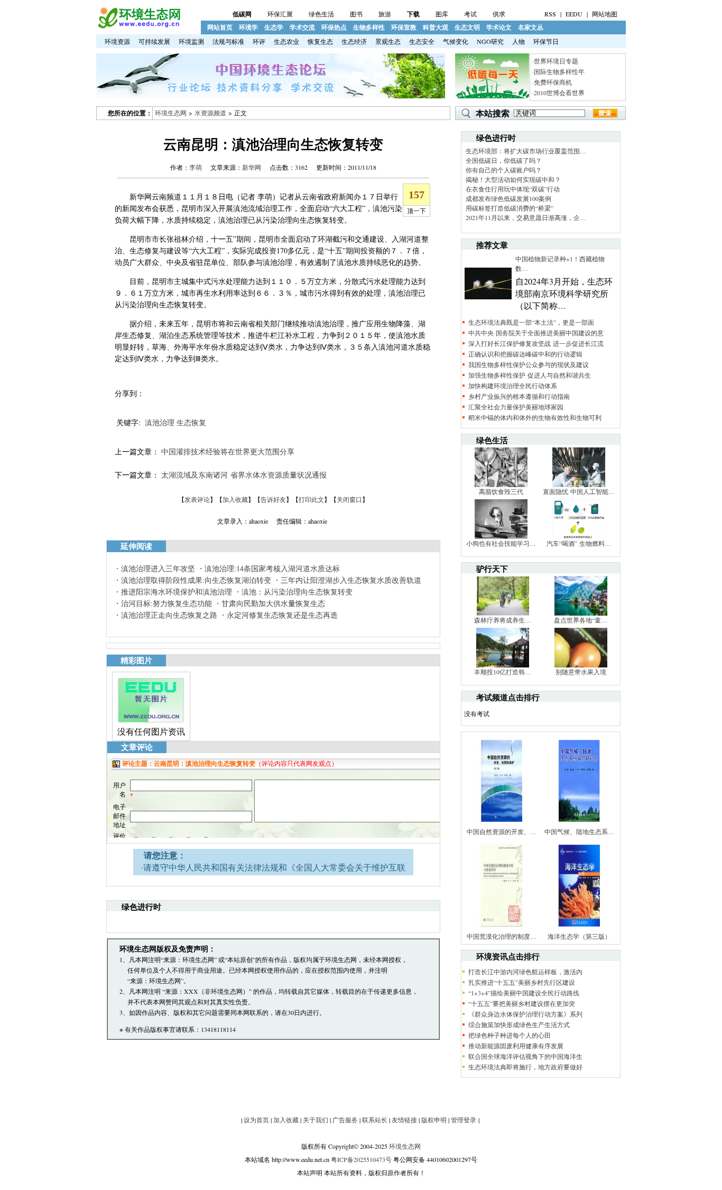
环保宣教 (403, 27)
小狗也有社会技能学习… (501, 543)
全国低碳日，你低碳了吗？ (504, 160)
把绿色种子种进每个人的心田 (509, 1035)
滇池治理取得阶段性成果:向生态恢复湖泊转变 (196, 580)
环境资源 (117, 41)
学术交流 (302, 27)
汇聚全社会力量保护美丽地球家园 (515, 406)
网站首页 (220, 27)
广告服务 (345, 1119)
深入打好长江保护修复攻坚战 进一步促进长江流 (536, 343)
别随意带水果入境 (581, 671)
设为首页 (256, 1119)
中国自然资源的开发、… (501, 831)
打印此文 (311, 499)
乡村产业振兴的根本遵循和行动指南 (519, 396)
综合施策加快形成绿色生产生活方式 (519, 1024)
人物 (518, 41)
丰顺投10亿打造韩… (502, 671)
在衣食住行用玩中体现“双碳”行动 (513, 189)
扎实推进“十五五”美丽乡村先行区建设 (521, 982)
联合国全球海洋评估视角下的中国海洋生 (525, 1056)
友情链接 (404, 1119)
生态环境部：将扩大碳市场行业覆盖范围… (526, 151)
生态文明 (467, 27)
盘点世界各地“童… (580, 620)
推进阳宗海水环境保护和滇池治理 (176, 592)
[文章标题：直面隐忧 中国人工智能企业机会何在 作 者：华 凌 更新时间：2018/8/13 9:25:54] (578, 484)
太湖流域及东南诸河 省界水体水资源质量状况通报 (244, 475)
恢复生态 (320, 41)
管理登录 (463, 1119)
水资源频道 (210, 112)
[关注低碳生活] (492, 95)
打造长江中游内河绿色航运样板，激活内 (525, 971)
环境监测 (191, 41)
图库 (442, 14)
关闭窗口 (349, 499)
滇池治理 (159, 422)
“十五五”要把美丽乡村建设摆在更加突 (521, 1003)
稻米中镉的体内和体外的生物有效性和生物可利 (534, 417)
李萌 (195, 167)
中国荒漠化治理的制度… (501, 936)
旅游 (384, 14)
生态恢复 (191, 422)
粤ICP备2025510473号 (361, 1159)
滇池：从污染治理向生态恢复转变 (297, 592)
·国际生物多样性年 (558, 71)
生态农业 (286, 41)
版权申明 (434, 1119)
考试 (470, 14)
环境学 (248, 27)
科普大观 (435, 27)
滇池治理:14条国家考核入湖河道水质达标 (272, 568)
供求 (499, 14)
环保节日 (546, 41)
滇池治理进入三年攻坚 (158, 568)
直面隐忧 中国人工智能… (579, 491)
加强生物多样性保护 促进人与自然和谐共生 (529, 375)
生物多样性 (369, 27)
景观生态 (388, 41)
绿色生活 (321, 14)
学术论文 (499, 27)
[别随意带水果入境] (580, 665)
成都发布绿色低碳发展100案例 (508, 198)
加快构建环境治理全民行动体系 (512, 385)
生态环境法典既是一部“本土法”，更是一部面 (531, 322)
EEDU (574, 14)
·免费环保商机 (552, 82)
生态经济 (354, 41)
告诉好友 (273, 499)
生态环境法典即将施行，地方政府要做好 (525, 1067)
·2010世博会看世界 (558, 92)
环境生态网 (171, 112)
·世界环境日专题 (555, 61)
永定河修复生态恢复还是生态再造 (282, 615)
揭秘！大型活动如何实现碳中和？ (513, 179)
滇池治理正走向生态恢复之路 (169, 615)
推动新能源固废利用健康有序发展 (515, 1045)
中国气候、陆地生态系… (579, 831)
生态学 (273, 27)
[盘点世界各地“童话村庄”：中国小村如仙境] (580, 613)
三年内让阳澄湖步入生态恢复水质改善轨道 (351, 580)
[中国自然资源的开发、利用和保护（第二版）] (501, 824)
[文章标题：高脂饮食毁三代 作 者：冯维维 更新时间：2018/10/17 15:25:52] (501, 484)
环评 (259, 41)
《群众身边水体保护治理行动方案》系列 (525, 1014)
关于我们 (315, 1119)
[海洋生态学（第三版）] (579, 929)
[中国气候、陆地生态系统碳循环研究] (579, 824)
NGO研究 (490, 41)
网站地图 (604, 14)
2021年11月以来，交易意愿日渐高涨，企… (526, 217)
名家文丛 (530, 27)
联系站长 (374, 1119)
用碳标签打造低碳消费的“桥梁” (509, 208)
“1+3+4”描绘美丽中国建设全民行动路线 (523, 992)
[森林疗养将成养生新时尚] (502, 613)
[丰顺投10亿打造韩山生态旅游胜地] (502, 665)
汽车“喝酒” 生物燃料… (579, 543)
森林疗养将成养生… (502, 620)
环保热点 (334, 27)
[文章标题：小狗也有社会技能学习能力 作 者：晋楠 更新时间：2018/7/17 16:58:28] (501, 536)
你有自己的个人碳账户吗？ (504, 170)
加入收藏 (235, 499)
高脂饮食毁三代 (501, 491)
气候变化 (455, 41)
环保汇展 (280, 14)
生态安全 (421, 41)
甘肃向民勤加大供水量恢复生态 (273, 603)
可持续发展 (154, 41)
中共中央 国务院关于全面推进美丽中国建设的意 (536, 332)
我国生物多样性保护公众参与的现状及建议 (528, 364)
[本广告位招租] (270, 95)
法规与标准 (228, 41)
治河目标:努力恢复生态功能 (166, 603)
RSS (550, 14)
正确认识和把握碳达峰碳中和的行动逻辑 (525, 354)
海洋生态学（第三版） (579, 936)
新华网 (251, 167)
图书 (356, 14)
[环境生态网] (138, 26)
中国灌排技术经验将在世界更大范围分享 (227, 451)
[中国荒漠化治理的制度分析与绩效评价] (501, 929)
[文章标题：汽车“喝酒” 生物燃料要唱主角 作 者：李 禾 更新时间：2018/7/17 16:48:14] (578, 536)
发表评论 (197, 499)
